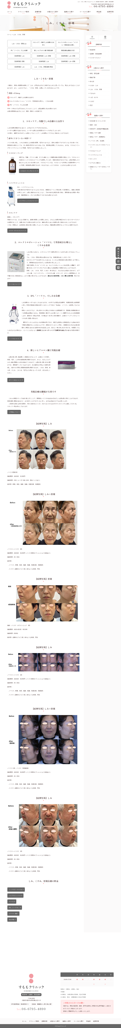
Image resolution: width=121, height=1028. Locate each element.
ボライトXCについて (15, 380)
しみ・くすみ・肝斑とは (19, 43)
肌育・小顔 (93, 125)
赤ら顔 (92, 81)
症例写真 (110, 12)
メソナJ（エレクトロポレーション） (100, 146)
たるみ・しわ (94, 85)
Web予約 (11, 919)
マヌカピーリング (95, 151)
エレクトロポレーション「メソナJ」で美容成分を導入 (68, 44)
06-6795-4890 (31, 1009)
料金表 (99, 12)
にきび (92, 101)
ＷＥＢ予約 (118, 253)
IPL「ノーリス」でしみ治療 (19, 50)
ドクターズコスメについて (17, 231)
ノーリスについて (14, 338)
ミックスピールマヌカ (15, 889)
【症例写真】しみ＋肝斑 (43, 56)
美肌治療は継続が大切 (67, 50)
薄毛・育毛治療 (94, 73)
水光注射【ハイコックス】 (98, 121)
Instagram (92, 38)
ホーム (9, 12)
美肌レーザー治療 (95, 133)
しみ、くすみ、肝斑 (96, 89)
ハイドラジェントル (15, 895)
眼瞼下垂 (92, 77)
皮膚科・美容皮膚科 (96, 54)
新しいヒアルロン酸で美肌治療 (43, 50)
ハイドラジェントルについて (27, 201)
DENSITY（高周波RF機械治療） (99, 129)
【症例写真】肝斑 (19, 61)
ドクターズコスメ (95, 57)
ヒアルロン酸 (13, 913)
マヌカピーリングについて (28, 171)
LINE (105, 38)
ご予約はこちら (13, 412)
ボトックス (93, 159)
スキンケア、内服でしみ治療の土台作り (43, 44)
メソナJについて (14, 284)
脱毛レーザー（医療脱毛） (98, 137)
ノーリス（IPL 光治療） (97, 141)
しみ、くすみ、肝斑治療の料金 (43, 67)
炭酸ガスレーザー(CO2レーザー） (100, 168)
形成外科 (92, 50)
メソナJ (11, 901)
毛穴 (91, 105)
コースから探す (85, 12)
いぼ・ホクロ (94, 97)
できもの (92, 93)
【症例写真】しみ (19, 56)
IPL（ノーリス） (14, 907)
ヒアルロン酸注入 (95, 163)
